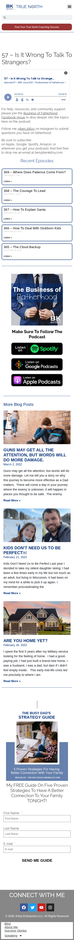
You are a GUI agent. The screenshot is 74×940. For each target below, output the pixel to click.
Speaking (10, 935)
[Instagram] (50, 907)
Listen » (8, 181)
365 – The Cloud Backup (22, 247)
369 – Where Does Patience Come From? (35, 172)
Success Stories (15, 930)
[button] (69, 6)
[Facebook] (24, 907)
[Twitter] (33, 907)
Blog (7, 924)
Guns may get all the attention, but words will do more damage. (34, 455)
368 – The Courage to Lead (24, 191)
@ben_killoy (26, 129)
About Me (11, 927)
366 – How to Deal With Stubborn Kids (32, 228)
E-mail (8, 844)
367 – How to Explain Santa (25, 209)
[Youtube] (41, 907)
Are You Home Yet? (25, 640)
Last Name (11, 828)
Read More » (11, 500)
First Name (11, 813)
